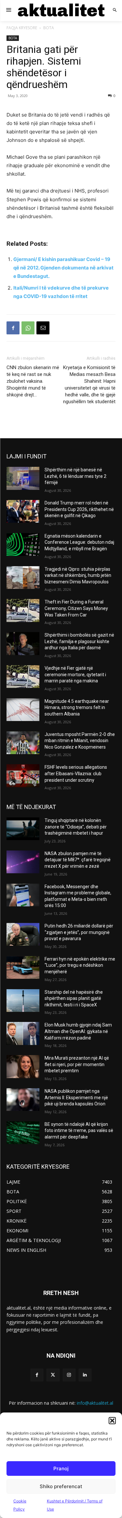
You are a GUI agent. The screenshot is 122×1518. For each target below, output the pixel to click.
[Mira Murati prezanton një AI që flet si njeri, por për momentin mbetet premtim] (23, 1066)
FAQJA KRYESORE (22, 28)
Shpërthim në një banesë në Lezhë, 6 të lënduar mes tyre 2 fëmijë (75, 476)
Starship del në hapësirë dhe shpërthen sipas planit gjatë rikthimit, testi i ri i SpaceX (74, 998)
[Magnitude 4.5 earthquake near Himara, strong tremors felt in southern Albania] (23, 709)
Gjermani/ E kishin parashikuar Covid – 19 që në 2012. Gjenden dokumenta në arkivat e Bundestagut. (63, 267)
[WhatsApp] (27, 327)
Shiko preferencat (61, 1486)
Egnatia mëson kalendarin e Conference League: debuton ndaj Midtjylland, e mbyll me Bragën (79, 542)
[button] (112, 1420)
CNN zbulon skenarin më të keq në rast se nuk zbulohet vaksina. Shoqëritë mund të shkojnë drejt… (33, 381)
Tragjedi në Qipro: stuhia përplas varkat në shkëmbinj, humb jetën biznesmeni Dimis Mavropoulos (78, 575)
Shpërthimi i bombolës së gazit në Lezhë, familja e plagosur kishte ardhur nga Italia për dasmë (79, 641)
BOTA (48, 28)
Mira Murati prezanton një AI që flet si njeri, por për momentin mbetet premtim (77, 1064)
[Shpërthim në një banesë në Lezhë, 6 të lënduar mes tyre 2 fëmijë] (23, 478)
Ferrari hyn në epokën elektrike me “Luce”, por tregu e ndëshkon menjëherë (80, 965)
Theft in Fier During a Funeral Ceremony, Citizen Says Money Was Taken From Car (76, 608)
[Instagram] (69, 1375)
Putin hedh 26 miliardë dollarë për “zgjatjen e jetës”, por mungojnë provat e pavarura (79, 932)
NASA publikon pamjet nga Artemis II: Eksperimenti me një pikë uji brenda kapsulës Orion (76, 1097)
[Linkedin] (85, 1375)
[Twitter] (53, 1375)
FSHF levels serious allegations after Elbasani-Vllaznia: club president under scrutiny (76, 773)
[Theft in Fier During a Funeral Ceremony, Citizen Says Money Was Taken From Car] (23, 610)
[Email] (42, 327)
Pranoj (61, 1468)
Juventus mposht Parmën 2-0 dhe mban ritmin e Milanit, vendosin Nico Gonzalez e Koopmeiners (80, 741)
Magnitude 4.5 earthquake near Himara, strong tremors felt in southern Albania (77, 707)
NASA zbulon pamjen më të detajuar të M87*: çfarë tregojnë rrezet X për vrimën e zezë (78, 860)
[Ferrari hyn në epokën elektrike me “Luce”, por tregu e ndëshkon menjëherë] (23, 967)
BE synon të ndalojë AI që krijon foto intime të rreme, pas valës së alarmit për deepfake (79, 1130)
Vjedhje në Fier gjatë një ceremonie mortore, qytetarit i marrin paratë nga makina (75, 674)
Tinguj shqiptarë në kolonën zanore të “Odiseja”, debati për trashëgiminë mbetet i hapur (76, 827)
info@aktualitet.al (95, 1403)
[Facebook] (13, 327)
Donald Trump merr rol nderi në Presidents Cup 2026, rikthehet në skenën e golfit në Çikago (79, 509)
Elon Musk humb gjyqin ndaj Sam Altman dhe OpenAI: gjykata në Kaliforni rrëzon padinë (78, 1031)
